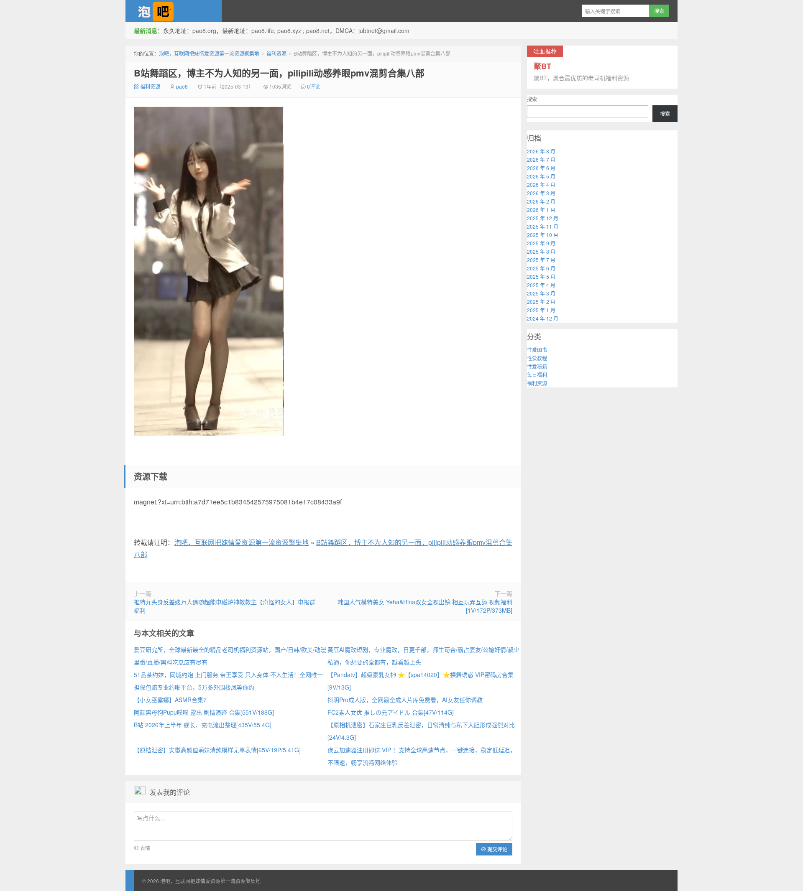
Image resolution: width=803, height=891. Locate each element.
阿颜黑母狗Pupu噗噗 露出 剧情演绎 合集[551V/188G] (204, 712)
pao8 (182, 86)
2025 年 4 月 (541, 284)
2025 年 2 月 (541, 301)
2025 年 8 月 (541, 251)
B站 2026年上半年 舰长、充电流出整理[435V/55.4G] (202, 724)
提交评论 (496, 849)
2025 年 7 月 (541, 259)
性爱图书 (537, 349)
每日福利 (537, 374)
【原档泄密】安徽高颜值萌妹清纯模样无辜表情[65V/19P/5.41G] (217, 750)
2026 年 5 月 (541, 176)
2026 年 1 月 (541, 209)
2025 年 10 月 (542, 234)
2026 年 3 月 (541, 192)
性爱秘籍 (537, 366)
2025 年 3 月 (541, 293)
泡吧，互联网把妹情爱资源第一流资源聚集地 (173, 11)
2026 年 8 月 (541, 151)
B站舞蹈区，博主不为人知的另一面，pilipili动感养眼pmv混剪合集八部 (279, 72)
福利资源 (276, 53)
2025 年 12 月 (542, 217)
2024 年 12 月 (542, 318)
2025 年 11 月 (542, 226)
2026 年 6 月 (541, 167)
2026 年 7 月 (541, 159)
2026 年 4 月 (541, 184)
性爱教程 (537, 357)
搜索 (532, 98)
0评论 (313, 86)
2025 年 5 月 (541, 276)
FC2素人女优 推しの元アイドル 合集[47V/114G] (390, 712)
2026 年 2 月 (541, 201)
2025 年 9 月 (541, 243)
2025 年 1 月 (541, 309)
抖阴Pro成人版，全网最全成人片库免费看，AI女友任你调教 (405, 699)
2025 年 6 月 (541, 268)
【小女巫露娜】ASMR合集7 (170, 699)
